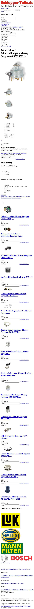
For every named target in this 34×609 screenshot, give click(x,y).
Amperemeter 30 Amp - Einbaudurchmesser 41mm (11, 235)
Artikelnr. (7, 8)
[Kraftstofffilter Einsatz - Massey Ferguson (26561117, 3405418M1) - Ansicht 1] (8, 273)
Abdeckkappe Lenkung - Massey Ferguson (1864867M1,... (14, 396)
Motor (2, 583)
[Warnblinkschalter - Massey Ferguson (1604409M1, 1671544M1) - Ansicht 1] (8, 252)
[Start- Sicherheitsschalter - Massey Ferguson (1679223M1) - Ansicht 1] (8, 348)
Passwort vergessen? (6, 22)
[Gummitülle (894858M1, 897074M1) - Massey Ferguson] (8, 493)
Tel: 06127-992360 (5, 589)
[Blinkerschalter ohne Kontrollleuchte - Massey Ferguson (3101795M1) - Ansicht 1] (8, 369)
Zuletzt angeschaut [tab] (16, 198)
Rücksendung (4, 575)
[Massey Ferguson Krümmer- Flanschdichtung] (8, 326)
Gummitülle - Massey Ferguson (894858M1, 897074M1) (13, 498)
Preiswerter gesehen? (15, 153)
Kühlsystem (10, 583)
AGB (21, 606)
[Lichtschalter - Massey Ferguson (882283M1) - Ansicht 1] (8, 413)
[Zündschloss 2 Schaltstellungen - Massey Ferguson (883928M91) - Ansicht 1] (16, 85)
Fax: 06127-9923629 (16, 589)
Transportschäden (5, 577)
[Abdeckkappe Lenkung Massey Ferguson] (8, 391)
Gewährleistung (12, 575)
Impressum (17, 606)
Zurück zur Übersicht (6, 46)
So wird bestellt (4, 569)
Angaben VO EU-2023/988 (23, 196)
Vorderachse (16, 583)
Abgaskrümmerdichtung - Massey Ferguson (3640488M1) (14, 331)
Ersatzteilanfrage (28, 575)
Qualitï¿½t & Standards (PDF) (8, 196)
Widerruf (28, 569)
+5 (1, 140)
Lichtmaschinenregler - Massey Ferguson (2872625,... (13, 295)
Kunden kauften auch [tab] (6, 198)
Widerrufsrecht (27, 606)
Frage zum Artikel (5, 153)
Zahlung (11, 569)
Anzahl (2, 225)
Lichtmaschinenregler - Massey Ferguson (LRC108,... (13, 475)
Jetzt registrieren (5, 24)
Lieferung (15, 569)
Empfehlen (23, 153)
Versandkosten (22, 569)
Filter (5, 583)
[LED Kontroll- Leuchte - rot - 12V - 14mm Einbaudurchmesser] (8, 432)
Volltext (3, 8)
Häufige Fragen (20, 575)
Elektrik (22, 583)
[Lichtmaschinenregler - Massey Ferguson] (8, 290)
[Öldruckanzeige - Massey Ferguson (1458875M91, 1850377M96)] (8, 213)
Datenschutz (11, 606)
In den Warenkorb (20, 159)
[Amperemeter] (8, 230)
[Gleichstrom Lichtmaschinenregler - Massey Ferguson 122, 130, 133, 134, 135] (8, 471)
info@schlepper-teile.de (27, 589)
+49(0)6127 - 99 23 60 (17, 27)
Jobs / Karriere (4, 606)
